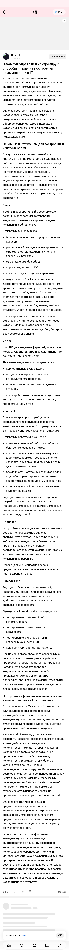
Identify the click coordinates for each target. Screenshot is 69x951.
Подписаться (58, 56)
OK (60, 935)
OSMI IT (15, 55)
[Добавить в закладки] (14, 892)
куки (24, 935)
